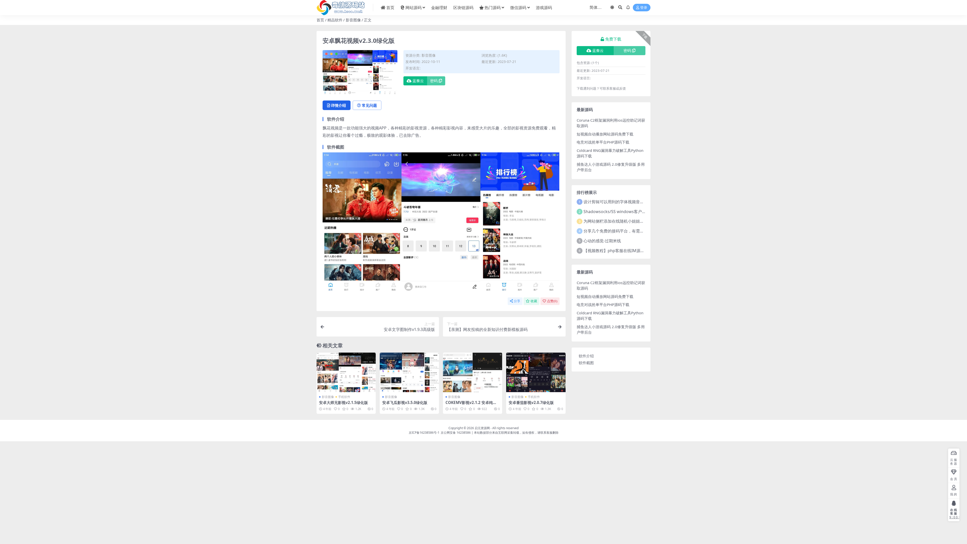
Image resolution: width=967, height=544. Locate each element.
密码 (434, 81)
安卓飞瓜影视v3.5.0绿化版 (404, 402)
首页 (390, 7)
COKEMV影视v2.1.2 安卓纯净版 (471, 405)
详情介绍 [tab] (338, 105)
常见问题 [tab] (369, 105)
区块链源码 (463, 7)
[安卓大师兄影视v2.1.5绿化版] (346, 372)
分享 (517, 301)
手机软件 (344, 397)
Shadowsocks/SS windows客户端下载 (618, 211)
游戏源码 (544, 7)
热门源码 (493, 7)
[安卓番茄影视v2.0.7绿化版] (535, 372)
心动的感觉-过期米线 (602, 241)
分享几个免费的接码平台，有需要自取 (617, 231)
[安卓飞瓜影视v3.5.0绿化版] (409, 372)
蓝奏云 (418, 81)
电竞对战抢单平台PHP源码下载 (603, 142)
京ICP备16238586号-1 (424, 432)
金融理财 (439, 7)
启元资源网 (482, 428)
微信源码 (518, 7)
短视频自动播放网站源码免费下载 (605, 134)
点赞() (552, 301)
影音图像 (353, 19)
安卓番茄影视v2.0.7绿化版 (531, 402)
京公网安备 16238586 (456, 432)
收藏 (534, 301)
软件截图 (586, 362)
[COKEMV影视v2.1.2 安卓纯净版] (472, 372)
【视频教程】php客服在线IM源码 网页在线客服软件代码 (634, 250)
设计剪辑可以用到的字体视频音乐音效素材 (621, 202)
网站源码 (413, 7)
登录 (643, 8)
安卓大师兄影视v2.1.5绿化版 (343, 402)
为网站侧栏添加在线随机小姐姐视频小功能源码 (625, 221)
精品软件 (334, 19)
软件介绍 (586, 355)
